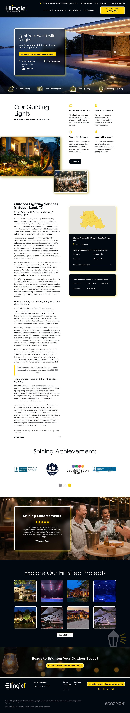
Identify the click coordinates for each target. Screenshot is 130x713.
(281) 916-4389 (118, 3)
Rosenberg (91, 288)
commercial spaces (40, 262)
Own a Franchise (86, 3)
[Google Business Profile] (113, 689)
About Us (75, 162)
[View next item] (69, 485)
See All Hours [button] (27, 69)
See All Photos (65, 635)
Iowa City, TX (77, 288)
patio (42, 246)
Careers (66, 690)
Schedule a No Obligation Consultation (112, 10)
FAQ (96, 3)
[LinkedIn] (108, 689)
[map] (92, 220)
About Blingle (75, 10)
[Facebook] (99, 689)
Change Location (71, 3)
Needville (104, 283)
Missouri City (91, 283)
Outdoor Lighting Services (55, 10)
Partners (103, 3)
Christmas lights (49, 272)
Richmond (77, 283)
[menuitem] (55, 10)
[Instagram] (104, 689)
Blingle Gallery (89, 10)
